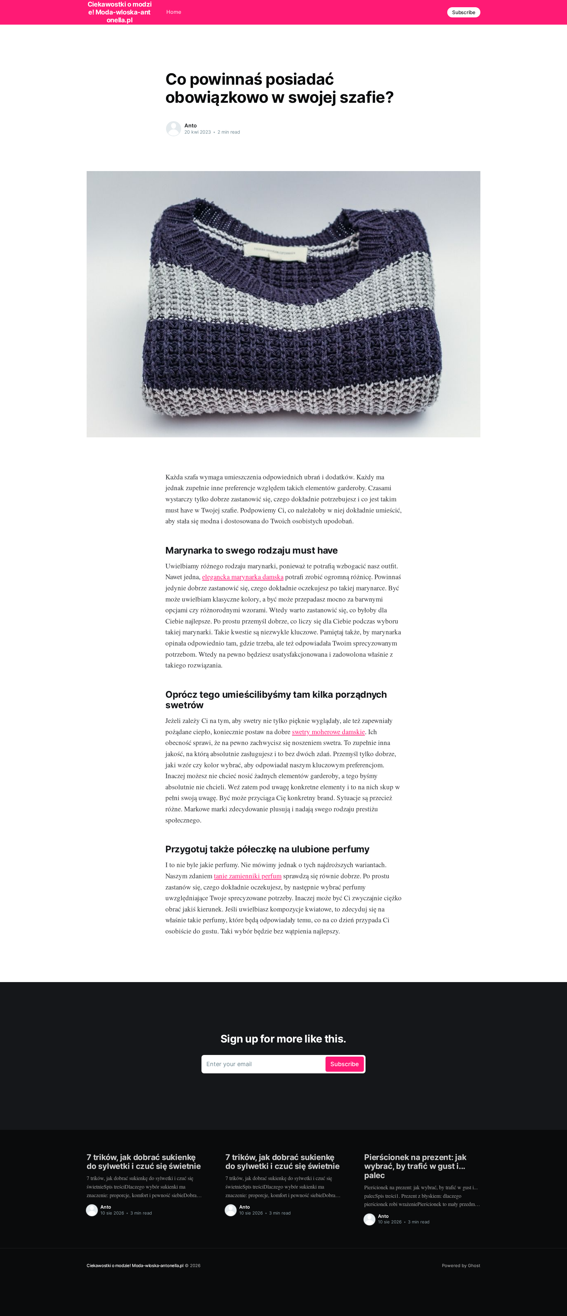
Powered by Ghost (461, 1265)
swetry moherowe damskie (328, 731)
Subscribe (463, 12)
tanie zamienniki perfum (248, 875)
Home (173, 12)
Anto (190, 125)
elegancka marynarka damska (243, 576)
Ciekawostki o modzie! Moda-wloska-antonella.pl (135, 1265)
